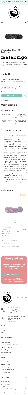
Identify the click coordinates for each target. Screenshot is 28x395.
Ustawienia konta (5, 384)
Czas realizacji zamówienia (7, 350)
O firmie (3, 332)
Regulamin (18, 278)
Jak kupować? (4, 362)
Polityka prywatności (6, 372)
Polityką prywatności (18, 281)
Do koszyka (9, 243)
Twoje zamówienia (5, 381)
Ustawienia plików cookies (7, 369)
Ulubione (3, 386)
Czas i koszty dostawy (6, 347)
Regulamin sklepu (5, 367)
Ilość (2, 85)
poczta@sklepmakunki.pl (15, 307)
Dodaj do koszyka (12, 95)
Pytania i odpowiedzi (6, 364)
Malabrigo (4, 229)
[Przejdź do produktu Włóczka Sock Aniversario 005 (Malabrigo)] (14, 209)
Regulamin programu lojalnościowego (10, 344)
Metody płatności (5, 342)
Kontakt (3, 330)
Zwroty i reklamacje (6, 352)
